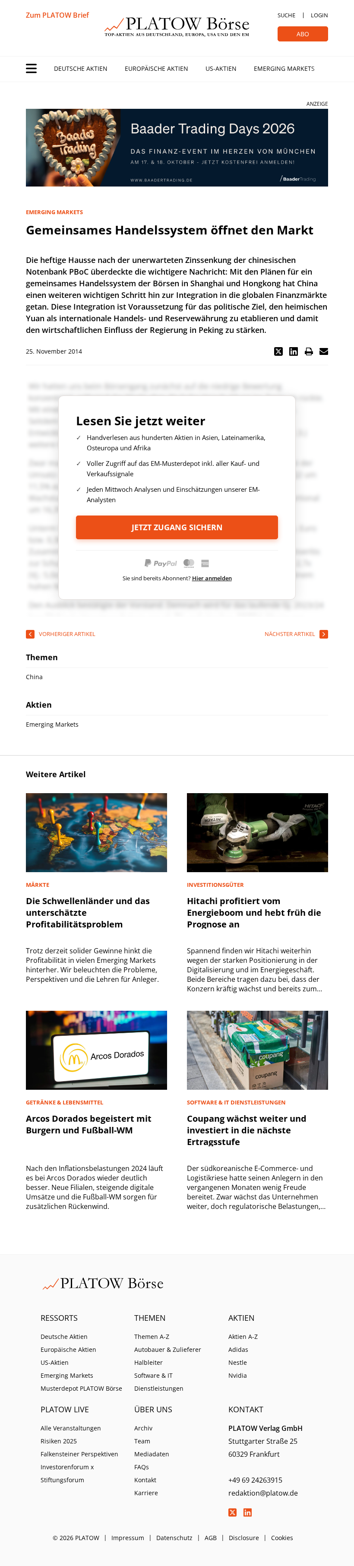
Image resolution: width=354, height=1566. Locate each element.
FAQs (141, 1467)
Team (142, 1441)
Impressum (127, 1538)
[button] (278, 351)
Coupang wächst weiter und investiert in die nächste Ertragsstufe (247, 1130)
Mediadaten (151, 1454)
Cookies (282, 1538)
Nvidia (237, 1375)
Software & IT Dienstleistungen (158, 1381)
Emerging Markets (284, 68)
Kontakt (145, 1480)
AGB (211, 1538)
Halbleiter (148, 1362)
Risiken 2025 (59, 1441)
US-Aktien (221, 68)
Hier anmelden (212, 578)
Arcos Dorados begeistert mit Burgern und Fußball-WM (89, 1124)
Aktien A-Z (243, 1336)
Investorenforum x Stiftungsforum (67, 1473)
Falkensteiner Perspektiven (79, 1454)
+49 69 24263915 (255, 1480)
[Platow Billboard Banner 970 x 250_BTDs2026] (177, 148)
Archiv (143, 1428)
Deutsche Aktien (80, 68)
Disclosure (244, 1538)
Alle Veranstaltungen (71, 1428)
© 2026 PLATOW (76, 1538)
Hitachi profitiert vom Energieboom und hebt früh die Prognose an (254, 912)
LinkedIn (247, 1512)
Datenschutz (174, 1538)
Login (319, 15)
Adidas (238, 1349)
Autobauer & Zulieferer (167, 1349)
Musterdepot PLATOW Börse (81, 1388)
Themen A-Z (151, 1336)
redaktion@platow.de (263, 1493)
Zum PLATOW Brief (57, 15)
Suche (286, 15)
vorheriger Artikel (67, 634)
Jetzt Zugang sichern (177, 527)
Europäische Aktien (156, 68)
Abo (303, 34)
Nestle (237, 1362)
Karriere (146, 1493)
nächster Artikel (290, 634)
